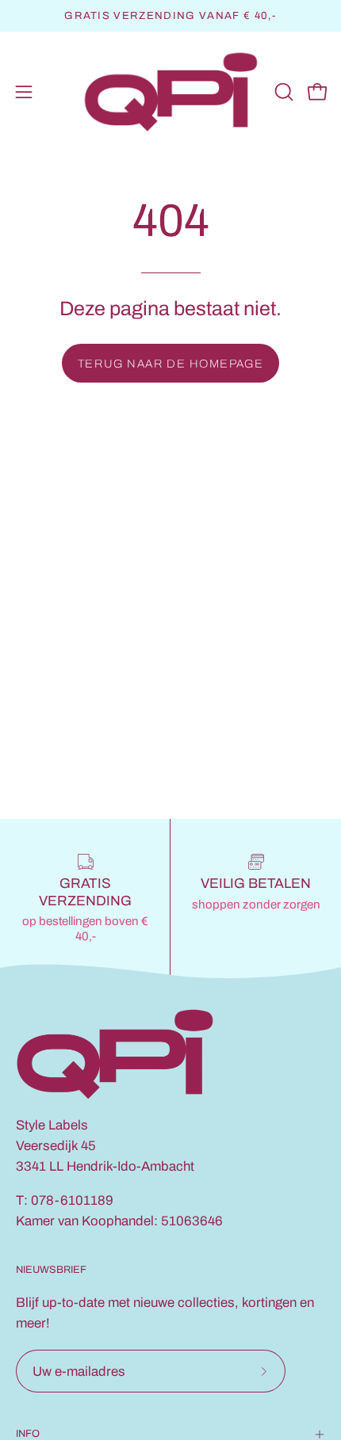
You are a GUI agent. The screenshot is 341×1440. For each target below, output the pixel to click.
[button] (282, 92)
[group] (170, 16)
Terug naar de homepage (171, 363)
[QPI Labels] (171, 92)
